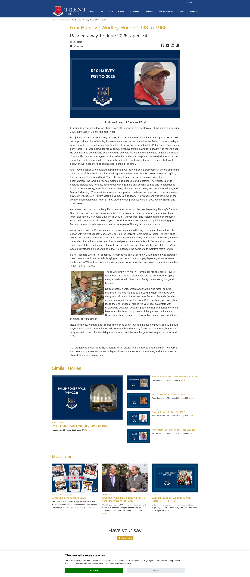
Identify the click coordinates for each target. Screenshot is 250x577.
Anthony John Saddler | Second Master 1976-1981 (175, 377)
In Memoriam (63, 20)
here (129, 563)
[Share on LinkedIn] (172, 46)
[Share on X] (167, 46)
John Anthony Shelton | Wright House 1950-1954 (174, 430)
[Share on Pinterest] (177, 46)
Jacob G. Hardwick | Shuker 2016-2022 (170, 394)
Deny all (156, 570)
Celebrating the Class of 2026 (69, 497)
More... (87, 430)
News (54, 20)
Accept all (94, 570)
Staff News (106, 495)
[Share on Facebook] (162, 46)
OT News (156, 495)
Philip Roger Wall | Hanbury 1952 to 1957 (80, 425)
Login (189, 2)
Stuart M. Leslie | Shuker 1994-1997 (168, 412)
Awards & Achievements (62, 495)
